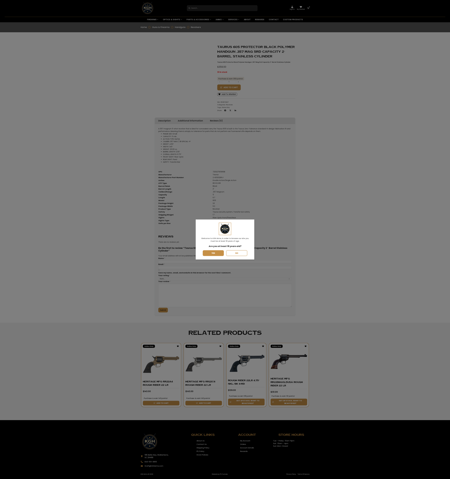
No (236, 253)
